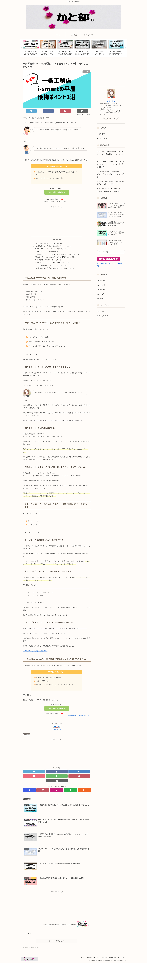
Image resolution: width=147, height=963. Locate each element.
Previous (21, 48)
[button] (122, 252)
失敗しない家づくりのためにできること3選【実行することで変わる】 (56, 257)
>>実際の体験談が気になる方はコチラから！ (79, 715)
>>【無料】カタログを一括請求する (35, 651)
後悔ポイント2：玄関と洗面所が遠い (48, 251)
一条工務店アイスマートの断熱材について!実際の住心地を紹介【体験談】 (111, 190)
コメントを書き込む (56, 941)
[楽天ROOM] (56, 790)
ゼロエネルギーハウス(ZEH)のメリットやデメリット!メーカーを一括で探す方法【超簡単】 (110, 164)
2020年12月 (101, 281)
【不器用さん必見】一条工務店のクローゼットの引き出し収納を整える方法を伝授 (111, 174)
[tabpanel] (31, 47)
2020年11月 (101, 285)
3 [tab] (76, 58)
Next (125, 48)
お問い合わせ (112, 957)
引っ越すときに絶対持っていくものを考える (50, 260)
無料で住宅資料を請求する (56, 192)
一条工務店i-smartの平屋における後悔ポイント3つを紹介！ (53, 246)
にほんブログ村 (56, 729)
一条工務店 (27, 734)
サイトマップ (121, 957)
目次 (54, 239)
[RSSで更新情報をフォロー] (84, 790)
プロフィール (103, 957)
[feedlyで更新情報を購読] (70, 790)
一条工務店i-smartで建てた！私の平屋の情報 (48, 243)
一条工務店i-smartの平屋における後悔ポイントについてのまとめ (54, 268)
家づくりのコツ (102, 138)
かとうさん (111, 101)
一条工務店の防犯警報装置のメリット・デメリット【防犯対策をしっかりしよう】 (111, 154)
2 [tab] (73, 58)
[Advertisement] (57, 220)
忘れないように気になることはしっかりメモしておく (53, 262)
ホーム (83, 957)
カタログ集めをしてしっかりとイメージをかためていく (54, 265)
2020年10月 (101, 290)
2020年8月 (100, 298)
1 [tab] (71, 58)
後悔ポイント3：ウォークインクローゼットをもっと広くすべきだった (58, 254)
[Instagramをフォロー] (29, 790)
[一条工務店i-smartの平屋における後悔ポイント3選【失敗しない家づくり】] (79, 771)
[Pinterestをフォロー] (43, 790)
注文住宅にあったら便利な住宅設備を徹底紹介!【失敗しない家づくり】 (111, 183)
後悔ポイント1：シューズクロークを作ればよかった (53, 248)
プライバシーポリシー (93, 957)
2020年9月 (100, 294)
